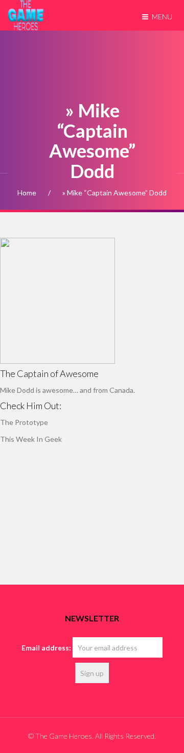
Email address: (46, 647)
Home (26, 192)
